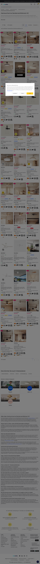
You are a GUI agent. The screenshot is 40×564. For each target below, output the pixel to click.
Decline (22, 93)
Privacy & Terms (9, 90)
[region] (20, 89)
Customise (15, 93)
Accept (30, 93)
